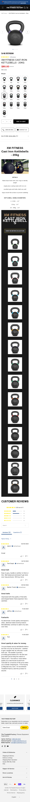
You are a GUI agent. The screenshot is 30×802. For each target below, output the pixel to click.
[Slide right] (27, 31)
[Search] (25, 8)
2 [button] (14, 679)
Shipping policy (21, 792)
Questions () (17, 532)
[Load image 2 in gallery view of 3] (15, 49)
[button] (3, 7)
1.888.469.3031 (16, 739)
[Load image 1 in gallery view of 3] (13, 49)
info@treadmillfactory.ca (19, 741)
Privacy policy (22, 790)
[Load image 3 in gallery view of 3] (17, 49)
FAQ (4, 764)
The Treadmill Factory (14, 788)
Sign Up (24, 727)
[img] (5, 544)
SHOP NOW (15, 708)
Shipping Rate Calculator (10, 759)
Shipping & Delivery (8, 755)
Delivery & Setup (7, 757)
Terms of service (11, 792)
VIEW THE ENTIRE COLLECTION (15, 231)
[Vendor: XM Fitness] (7, 54)
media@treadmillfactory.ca (18, 742)
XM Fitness (4, 13)
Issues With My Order (9, 762)
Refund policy (13, 790)
